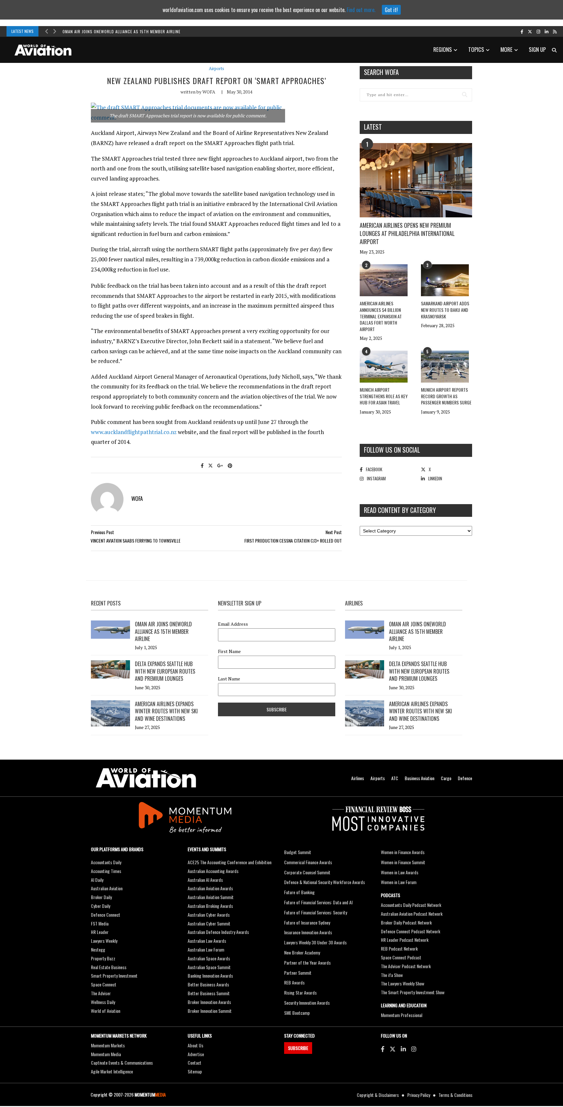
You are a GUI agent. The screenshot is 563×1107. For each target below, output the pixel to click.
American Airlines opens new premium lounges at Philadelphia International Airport (407, 233)
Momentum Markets (108, 1045)
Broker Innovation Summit (210, 1010)
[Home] (146, 778)
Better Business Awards (208, 984)
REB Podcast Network (399, 948)
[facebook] (522, 31)
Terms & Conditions (455, 1094)
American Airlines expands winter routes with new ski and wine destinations (166, 711)
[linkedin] (546, 31)
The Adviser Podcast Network (406, 966)
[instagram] (538, 31)
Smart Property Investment (114, 975)
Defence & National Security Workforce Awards (324, 882)
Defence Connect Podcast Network (410, 931)
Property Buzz (103, 958)
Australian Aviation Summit (211, 897)
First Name (229, 651)
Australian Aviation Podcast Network (411, 913)
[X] (393, 1048)
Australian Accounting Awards (213, 870)
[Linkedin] (403, 1048)
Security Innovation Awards (307, 1002)
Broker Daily (101, 897)
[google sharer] (220, 465)
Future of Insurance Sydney (307, 922)
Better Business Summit (209, 993)
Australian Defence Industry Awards (218, 931)
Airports (216, 68)
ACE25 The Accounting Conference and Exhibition (229, 862)
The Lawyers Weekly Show (402, 983)
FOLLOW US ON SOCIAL (392, 450)
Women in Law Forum (398, 882)
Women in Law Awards (399, 872)
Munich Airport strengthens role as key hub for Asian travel (384, 396)
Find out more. (361, 10)
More (506, 49)
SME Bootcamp (297, 1012)
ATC (394, 778)
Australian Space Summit (209, 967)
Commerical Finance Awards (308, 862)
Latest (373, 127)
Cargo (446, 778)
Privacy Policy (418, 1094)
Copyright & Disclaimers (378, 1094)
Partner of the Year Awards (307, 962)
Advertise (196, 1054)
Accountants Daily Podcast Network (411, 904)
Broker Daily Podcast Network (406, 922)
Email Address (233, 624)
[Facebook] (382, 1048)
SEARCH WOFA (381, 72)
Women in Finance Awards (403, 852)
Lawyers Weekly (104, 940)
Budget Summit (297, 852)
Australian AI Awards (205, 879)
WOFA (208, 92)
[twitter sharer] (210, 465)
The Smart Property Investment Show (412, 992)
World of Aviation (105, 1010)
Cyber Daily (100, 905)
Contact (194, 1062)
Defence (465, 778)
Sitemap (195, 1071)
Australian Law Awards (207, 940)
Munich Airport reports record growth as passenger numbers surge (446, 396)
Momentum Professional (401, 1015)
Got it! (391, 10)
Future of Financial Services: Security (315, 912)
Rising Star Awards (300, 992)
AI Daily (97, 879)
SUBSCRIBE (298, 1047)
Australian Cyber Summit (209, 923)
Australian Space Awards (209, 958)
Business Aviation (419, 778)
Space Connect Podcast (401, 957)
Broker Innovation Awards (209, 1001)
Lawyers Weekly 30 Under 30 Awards (315, 942)
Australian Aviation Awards (210, 888)
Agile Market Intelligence (112, 1071)
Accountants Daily (106, 862)
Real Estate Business (108, 967)
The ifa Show (392, 974)
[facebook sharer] (202, 465)
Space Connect (103, 984)
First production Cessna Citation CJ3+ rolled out (293, 540)
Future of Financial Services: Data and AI (318, 902)
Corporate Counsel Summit (307, 872)
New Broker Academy (302, 952)
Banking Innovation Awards (210, 975)
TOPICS (476, 49)
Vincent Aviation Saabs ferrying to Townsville (135, 540)
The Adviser (101, 993)
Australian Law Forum (206, 949)
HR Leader (99, 931)
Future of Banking (299, 892)
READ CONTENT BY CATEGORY (400, 510)
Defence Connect (105, 914)
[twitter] (530, 31)
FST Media (99, 923)
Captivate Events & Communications (122, 1062)
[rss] (554, 31)
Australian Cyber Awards (209, 914)
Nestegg (98, 949)
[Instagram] (413, 1048)
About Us (195, 1045)
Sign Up (537, 49)
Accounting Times (106, 870)
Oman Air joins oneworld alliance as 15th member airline (121, 31)
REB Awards (294, 982)
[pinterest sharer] (230, 465)
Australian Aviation (107, 888)
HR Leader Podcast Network (404, 939)
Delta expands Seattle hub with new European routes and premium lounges (165, 671)
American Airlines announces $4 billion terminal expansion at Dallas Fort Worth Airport (381, 316)
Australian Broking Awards (210, 905)
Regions (442, 49)
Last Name (229, 678)
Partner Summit (297, 972)
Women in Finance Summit (403, 862)
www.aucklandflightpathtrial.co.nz (134, 432)
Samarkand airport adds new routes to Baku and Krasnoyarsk (445, 309)
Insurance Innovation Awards (308, 932)
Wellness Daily (103, 1001)
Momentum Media (106, 1054)
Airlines (357, 778)
